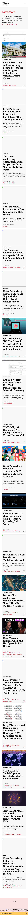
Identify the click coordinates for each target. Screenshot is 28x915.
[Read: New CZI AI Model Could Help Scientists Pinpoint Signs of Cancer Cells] (14, 813)
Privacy (20, 910)
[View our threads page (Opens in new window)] (13, 904)
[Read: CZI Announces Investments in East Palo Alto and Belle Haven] (14, 207)
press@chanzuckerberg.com (9, 24)
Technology (17, 356)
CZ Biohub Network (7, 612)
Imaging (18, 652)
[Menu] (25, 4)
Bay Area (5, 267)
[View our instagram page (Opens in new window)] (9, 904)
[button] (14, 36)
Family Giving (12, 182)
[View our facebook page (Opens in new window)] (6, 904)
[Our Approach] (5, 4)
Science (12, 356)
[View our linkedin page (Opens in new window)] (17, 904)
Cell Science (6, 652)
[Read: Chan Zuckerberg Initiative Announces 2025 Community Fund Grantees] (14, 468)
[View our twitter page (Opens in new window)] (20, 904)
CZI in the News (12, 85)
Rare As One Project (7, 654)
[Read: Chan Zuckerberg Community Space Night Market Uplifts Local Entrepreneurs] (14, 294)
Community (5, 85)
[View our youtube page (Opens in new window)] (24, 904)
